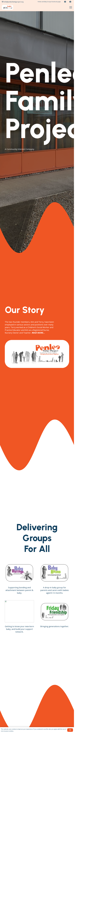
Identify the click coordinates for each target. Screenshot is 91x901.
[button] (71, 7)
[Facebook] (65, 1)
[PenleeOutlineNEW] (7, 7)
